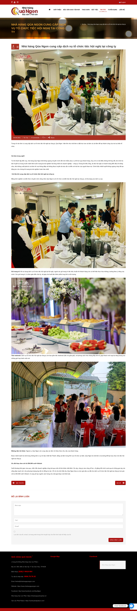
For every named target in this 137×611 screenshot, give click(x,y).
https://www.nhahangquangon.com (28, 586)
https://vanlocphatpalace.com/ (34, 600)
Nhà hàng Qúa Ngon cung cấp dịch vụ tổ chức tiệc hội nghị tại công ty (69, 46)
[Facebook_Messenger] (131, 605)
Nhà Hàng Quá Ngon (108, 565)
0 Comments (35, 137)
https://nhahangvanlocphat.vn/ (36, 596)
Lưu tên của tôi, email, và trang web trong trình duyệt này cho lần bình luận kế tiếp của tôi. (42, 534)
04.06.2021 (17, 137)
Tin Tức (84, 24)
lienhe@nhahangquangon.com (25, 581)
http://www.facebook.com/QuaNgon (29, 591)
